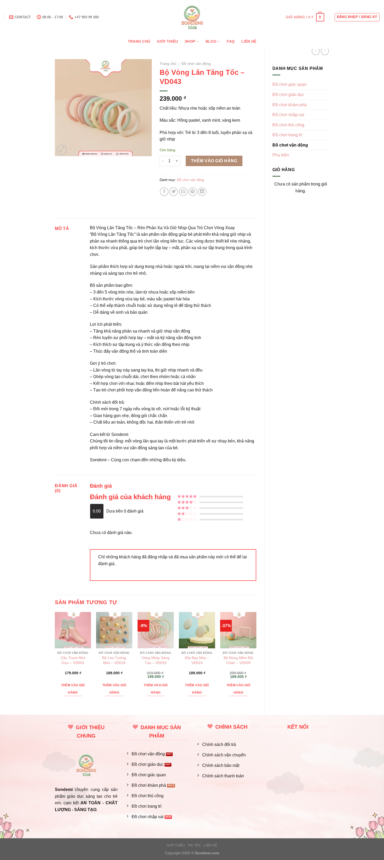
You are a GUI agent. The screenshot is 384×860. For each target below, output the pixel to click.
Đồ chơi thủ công (288, 125)
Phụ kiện (280, 155)
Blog (211, 41)
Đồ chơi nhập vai (288, 115)
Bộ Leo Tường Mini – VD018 (114, 660)
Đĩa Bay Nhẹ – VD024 (197, 660)
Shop (190, 41)
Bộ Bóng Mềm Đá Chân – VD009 (238, 660)
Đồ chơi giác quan (289, 84)
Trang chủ (139, 41)
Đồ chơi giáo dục (288, 94)
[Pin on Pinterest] (192, 191)
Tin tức (194, 845)
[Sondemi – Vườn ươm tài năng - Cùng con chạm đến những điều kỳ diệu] (192, 17)
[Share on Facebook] (164, 191)
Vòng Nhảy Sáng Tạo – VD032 (156, 660)
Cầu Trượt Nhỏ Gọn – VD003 (73, 660)
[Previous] (55, 658)
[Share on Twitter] (173, 191)
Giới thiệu (167, 41)
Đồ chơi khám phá (289, 105)
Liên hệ (248, 41)
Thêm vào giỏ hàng (214, 161)
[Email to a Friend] (183, 191)
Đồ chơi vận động (290, 145)
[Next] (256, 658)
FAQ (231, 41)
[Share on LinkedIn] (202, 191)
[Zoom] (62, 150)
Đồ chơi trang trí (287, 135)
